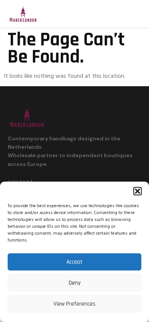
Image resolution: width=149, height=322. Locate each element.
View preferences (74, 304)
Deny (75, 283)
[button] (137, 191)
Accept (74, 262)
